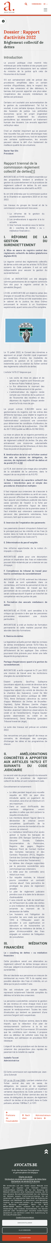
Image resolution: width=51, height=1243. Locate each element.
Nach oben (26, 1116)
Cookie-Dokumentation (25, 1217)
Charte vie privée (25, 1177)
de (44, 4)
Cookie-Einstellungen (25, 1223)
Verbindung (36, 4)
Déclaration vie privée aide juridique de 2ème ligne (25, 1179)
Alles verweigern (25, 1230)
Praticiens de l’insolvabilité (12, 1118)
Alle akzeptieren (25, 1237)
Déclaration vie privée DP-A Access (25, 1181)
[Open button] (3, 21)
